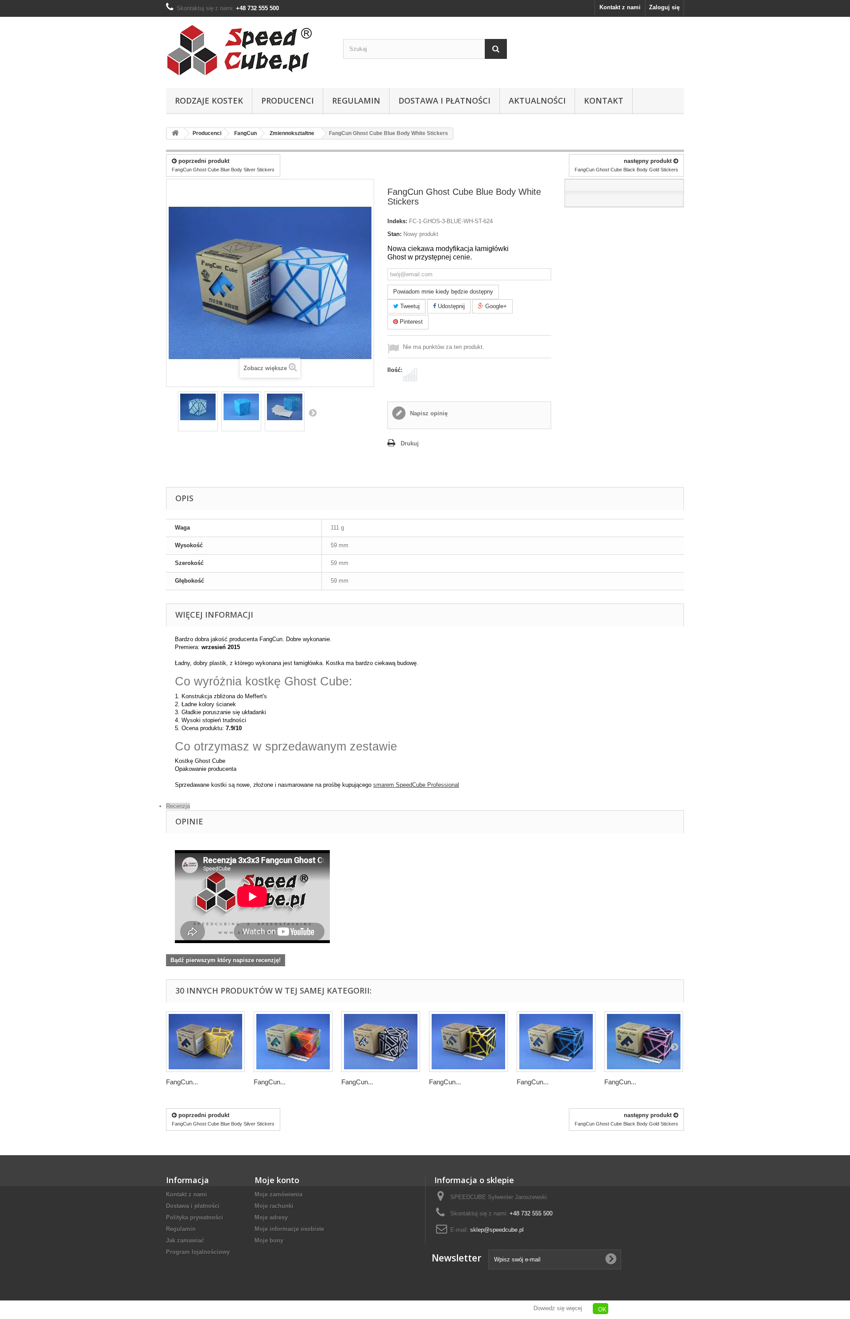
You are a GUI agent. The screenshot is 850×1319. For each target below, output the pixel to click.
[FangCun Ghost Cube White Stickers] (197, 407)
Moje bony (269, 1240)
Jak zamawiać (185, 1240)
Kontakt (603, 100)
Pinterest (410, 321)
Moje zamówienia (278, 1194)
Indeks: (397, 221)
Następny (312, 412)
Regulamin (356, 100)
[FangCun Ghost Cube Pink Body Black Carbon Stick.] (643, 1041)
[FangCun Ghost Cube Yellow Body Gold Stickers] (205, 1041)
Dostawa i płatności (444, 100)
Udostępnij (450, 306)
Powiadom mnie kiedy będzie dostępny (443, 291)
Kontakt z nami (620, 7)
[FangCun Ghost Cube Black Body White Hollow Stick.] (380, 1041)
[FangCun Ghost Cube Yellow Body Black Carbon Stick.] (468, 1041)
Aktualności (537, 100)
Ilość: (394, 370)
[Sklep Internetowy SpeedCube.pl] (248, 50)
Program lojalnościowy (198, 1252)
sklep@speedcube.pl (497, 1229)
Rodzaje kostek (209, 100)
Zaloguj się (664, 7)
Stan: (394, 234)
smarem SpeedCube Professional (416, 784)
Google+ (495, 306)
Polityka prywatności (194, 1217)
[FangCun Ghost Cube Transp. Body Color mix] (293, 1041)
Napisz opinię (428, 413)
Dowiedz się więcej (557, 1308)
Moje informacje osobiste (289, 1229)
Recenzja (178, 806)
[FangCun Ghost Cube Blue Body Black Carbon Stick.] (556, 1041)
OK (602, 1309)
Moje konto (277, 1180)
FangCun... (182, 1082)
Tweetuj (409, 306)
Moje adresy (271, 1217)
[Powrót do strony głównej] (175, 133)
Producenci (287, 100)
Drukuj (410, 443)
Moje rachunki (274, 1206)
